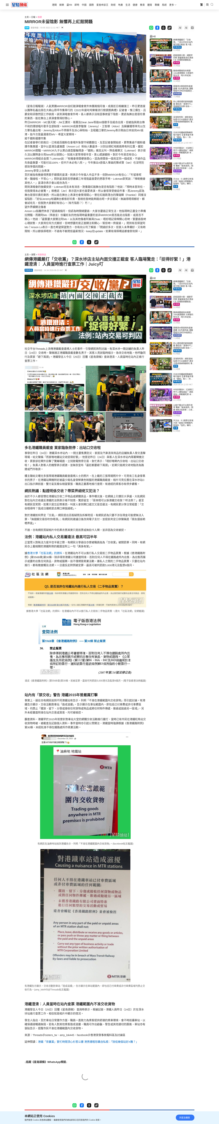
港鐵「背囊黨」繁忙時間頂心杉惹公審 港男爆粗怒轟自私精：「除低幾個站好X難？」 (88, 1041)
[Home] (19, 4)
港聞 (33, 254)
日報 (33, 17)
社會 (175, 186)
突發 (175, 124)
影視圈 (176, 63)
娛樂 (40, 17)
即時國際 (177, 94)
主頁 (27, 17)
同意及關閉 (184, 1117)
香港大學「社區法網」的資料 (44, 553)
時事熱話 (177, 47)
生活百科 (177, 171)
